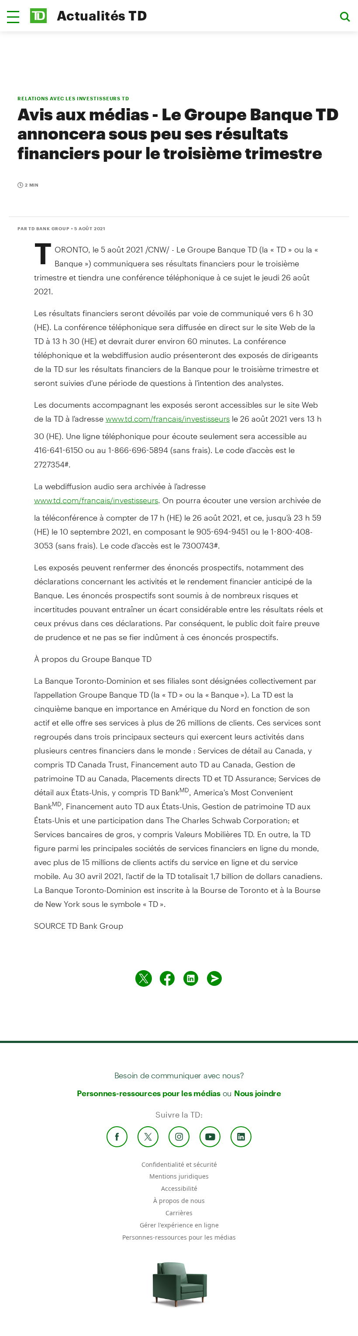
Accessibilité (179, 1188)
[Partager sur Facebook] (167, 978)
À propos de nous (179, 1200)
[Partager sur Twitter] (143, 978)
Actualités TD (102, 15)
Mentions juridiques (179, 1176)
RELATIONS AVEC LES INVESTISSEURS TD (73, 98)
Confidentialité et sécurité (179, 1164)
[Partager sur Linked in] (191, 978)
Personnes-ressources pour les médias (148, 1093)
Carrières (179, 1213)
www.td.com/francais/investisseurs (168, 418)
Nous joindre (257, 1093)
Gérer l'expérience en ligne (179, 1225)
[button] (13, 17)
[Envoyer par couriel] (214, 978)
